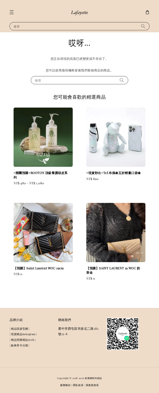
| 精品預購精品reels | (23, 340)
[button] (11, 12)
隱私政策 (78, 385)
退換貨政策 (92, 385)
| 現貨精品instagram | (23, 334)
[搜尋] (143, 26)
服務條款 (65, 385)
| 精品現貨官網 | (19, 328)
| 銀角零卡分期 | (19, 345)
